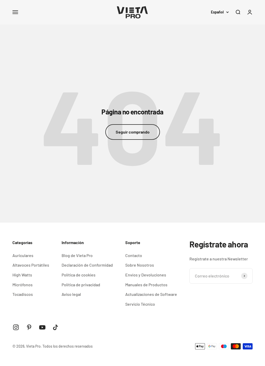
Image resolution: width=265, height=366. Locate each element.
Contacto (133, 255)
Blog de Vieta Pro (77, 255)
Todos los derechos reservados (67, 346)
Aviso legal (71, 294)
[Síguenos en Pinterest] (29, 327)
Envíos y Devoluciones (145, 274)
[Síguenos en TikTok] (55, 327)
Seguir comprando (133, 131)
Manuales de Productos (146, 284)
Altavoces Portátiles (30, 264)
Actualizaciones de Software (151, 294)
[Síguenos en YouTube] (42, 327)
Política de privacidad (81, 284)
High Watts (22, 274)
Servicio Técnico (140, 304)
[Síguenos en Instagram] (15, 327)
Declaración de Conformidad (87, 264)
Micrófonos (22, 284)
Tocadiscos (22, 294)
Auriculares (22, 255)
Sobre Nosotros (139, 264)
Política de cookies (78, 274)
